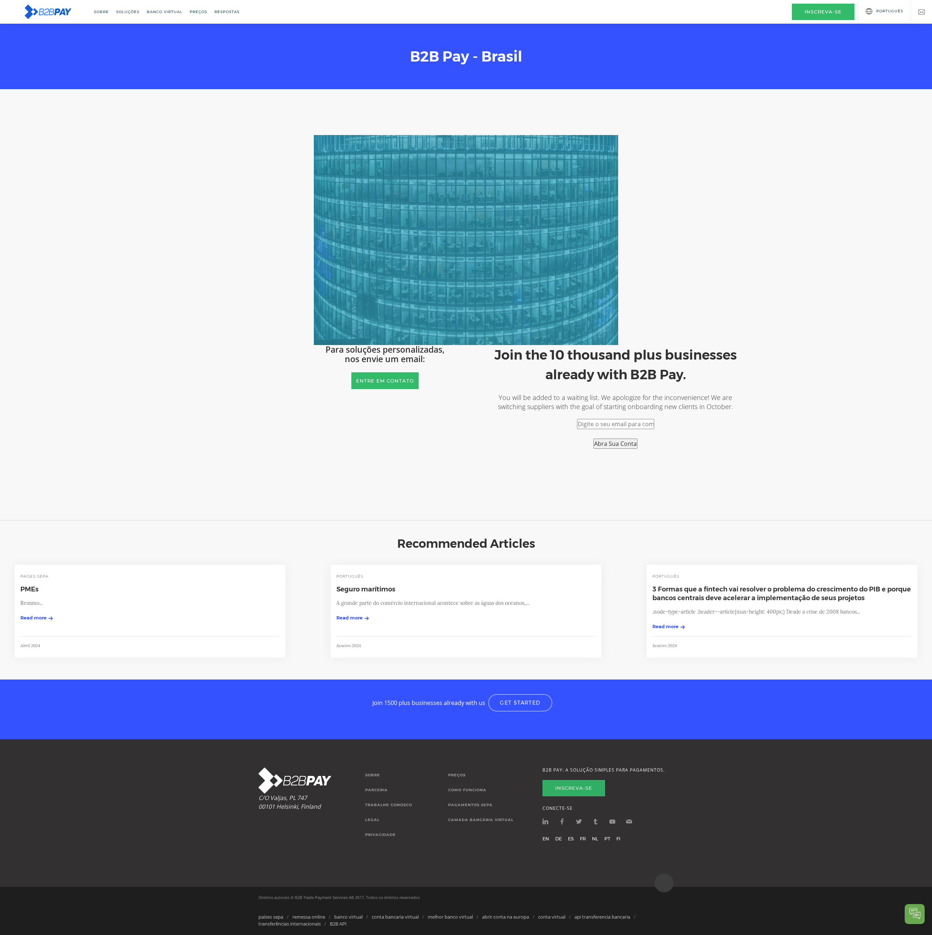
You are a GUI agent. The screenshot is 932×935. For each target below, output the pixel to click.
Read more (33, 618)
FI (618, 838)
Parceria (376, 790)
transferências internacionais (289, 923)
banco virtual (348, 917)
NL (595, 838)
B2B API (338, 923)
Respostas (227, 11)
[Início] (53, 12)
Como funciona (467, 790)
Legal (372, 820)
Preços (457, 775)
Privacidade (380, 835)
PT (607, 838)
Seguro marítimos (365, 589)
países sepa (34, 576)
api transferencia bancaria (602, 917)
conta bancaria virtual (395, 917)
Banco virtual (164, 11)
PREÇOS (198, 11)
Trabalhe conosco (388, 805)
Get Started (520, 703)
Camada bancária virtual (481, 820)
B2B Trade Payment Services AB (324, 897)
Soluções (127, 11)
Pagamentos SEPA (470, 805)
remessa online (308, 917)
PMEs (29, 589)
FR (583, 838)
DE (558, 838)
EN (545, 838)
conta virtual (551, 917)
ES (571, 838)
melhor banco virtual (450, 917)
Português (889, 11)
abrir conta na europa (505, 917)
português (349, 576)
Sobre (101, 11)
